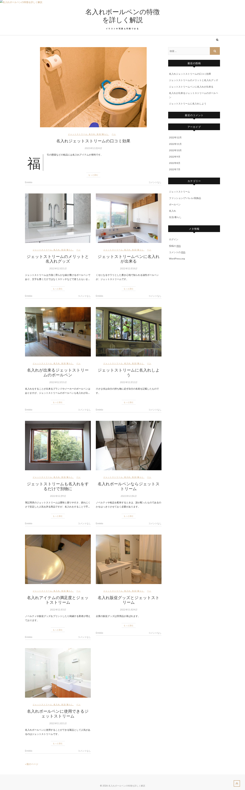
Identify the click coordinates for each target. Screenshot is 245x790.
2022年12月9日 (58, 496)
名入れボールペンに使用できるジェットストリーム (58, 713)
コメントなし (155, 182)
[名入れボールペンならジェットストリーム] (129, 445)
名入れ (92, 134)
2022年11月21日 (57, 723)
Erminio (28, 182)
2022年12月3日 (58, 609)
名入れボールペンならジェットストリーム (129, 486)
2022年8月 (174, 163)
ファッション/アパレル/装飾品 (185, 198)
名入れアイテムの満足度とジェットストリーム (58, 600)
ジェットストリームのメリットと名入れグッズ (58, 259)
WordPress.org (177, 258)
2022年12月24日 (93, 148)
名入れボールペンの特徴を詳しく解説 (122, 16)
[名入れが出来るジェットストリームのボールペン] (58, 331)
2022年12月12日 (128, 382)
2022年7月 (174, 169)
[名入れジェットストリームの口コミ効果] (93, 87)
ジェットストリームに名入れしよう (129, 372)
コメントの (177, 252)
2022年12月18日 (128, 268)
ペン (114, 134)
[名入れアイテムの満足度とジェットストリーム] (58, 559)
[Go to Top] (237, 783)
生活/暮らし (102, 134)
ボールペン (175, 204)
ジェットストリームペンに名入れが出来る (129, 259)
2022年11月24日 (128, 609)
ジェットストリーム (78, 134)
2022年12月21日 (57, 268)
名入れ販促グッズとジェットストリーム (129, 600)
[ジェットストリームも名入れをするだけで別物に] (58, 445)
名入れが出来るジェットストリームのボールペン (58, 372)
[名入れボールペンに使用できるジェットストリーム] (58, 673)
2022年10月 (175, 150)
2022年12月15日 (57, 382)
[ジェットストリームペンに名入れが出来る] (129, 218)
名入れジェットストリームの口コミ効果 (93, 140)
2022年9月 (174, 156)
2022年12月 (175, 137)
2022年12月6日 (128, 496)
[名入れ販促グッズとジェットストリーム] (129, 559)
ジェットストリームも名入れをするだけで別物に (58, 486)
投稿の (175, 245)
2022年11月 (175, 143)
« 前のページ (31, 764)
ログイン (173, 239)
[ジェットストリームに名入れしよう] (129, 331)
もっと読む (93, 175)
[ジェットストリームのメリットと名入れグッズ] (58, 218)
